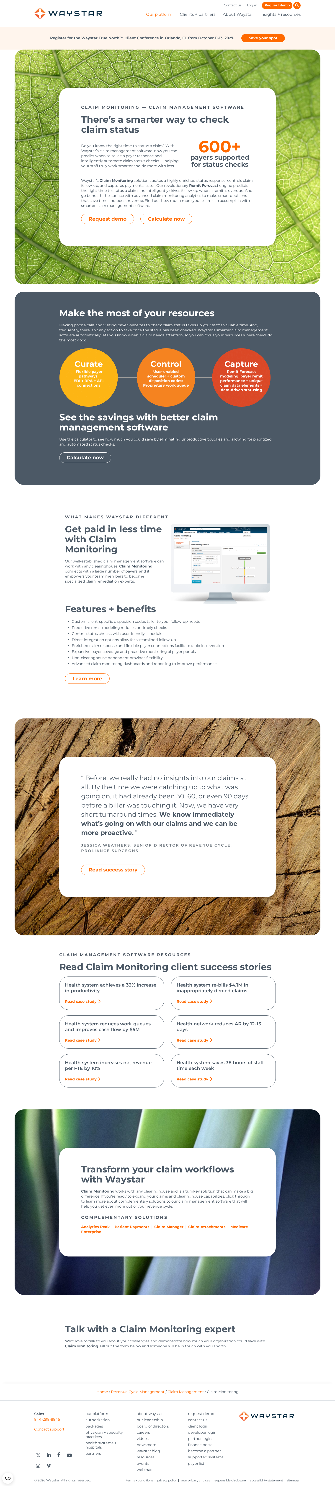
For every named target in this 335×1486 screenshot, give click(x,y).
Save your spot (263, 38)
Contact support (49, 1429)
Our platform (159, 14)
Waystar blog (148, 1451)
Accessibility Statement (266, 1480)
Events (143, 1463)
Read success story (113, 870)
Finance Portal (200, 1445)
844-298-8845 (47, 1419)
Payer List (196, 1463)
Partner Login (200, 1438)
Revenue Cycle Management (138, 1392)
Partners (93, 1453)
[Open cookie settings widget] (7, 1478)
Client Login (198, 1426)
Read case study (81, 1001)
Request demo (277, 5)
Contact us (233, 5)
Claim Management (186, 1392)
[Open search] (297, 5)
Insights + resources (280, 14)
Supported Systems (206, 1457)
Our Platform (96, 1414)
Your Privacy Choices (195, 1480)
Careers (143, 1432)
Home (102, 1392)
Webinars (145, 1470)
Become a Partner (204, 1451)
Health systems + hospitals (100, 1445)
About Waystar (238, 14)
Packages (94, 1426)
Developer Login (202, 1432)
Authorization (97, 1420)
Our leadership (150, 1420)
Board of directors (153, 1426)
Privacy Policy (167, 1480)
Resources (146, 1457)
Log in (252, 5)
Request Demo (201, 1414)
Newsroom (146, 1445)
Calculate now (166, 219)
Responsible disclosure (230, 1480)
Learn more (87, 678)
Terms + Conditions (139, 1480)
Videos (143, 1438)
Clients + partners (198, 14)
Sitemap (293, 1480)
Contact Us (197, 1420)
